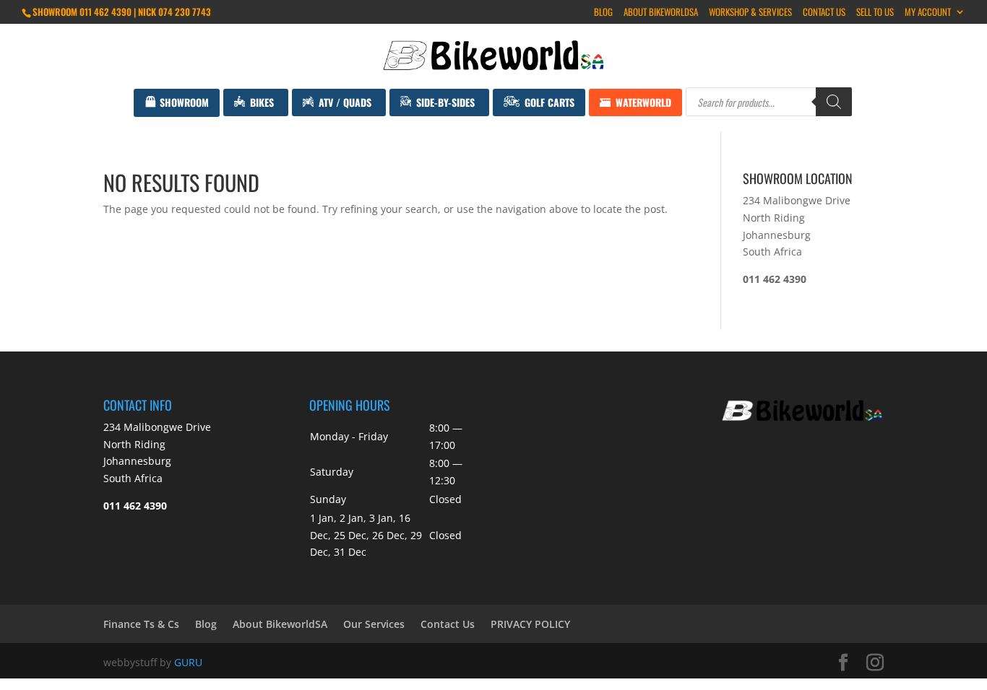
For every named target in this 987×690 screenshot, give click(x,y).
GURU (188, 662)
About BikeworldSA (661, 13)
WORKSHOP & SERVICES (750, 13)
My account (928, 13)
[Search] (834, 101)
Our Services (374, 624)
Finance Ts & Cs (141, 624)
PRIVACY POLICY (530, 624)
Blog (603, 13)
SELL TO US (875, 13)
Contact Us (824, 13)
